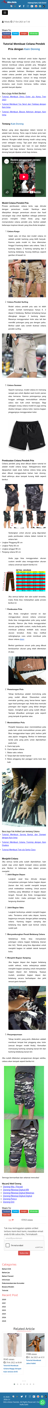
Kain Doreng (32, 49)
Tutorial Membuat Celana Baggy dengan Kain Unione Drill (12, 1368)
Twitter (15, 33)
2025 (4, 1314)
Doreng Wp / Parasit (13, 1186)
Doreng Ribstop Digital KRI (16, 1189)
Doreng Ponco (10, 1198)
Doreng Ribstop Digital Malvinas (18, 1192)
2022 (4, 1306)
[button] (14, 1384)
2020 (4, 1299)
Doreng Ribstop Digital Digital (17, 1196)
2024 (4, 1321)
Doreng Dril (8, 1202)
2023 (4, 1310)
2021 (3, 1303)
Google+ (24, 33)
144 (10, 1220)
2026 (4, 1317)
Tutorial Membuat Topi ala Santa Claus (19, 849)
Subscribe (6, 37)
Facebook (6, 33)
